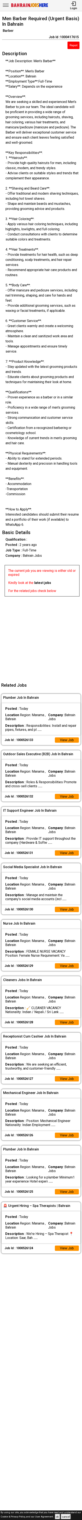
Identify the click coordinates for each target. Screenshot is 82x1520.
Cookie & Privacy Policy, (13, 1517)
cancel (66, 1516)
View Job (67, 740)
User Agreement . (44, 1517)
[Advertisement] (41, 637)
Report (74, 45)
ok (57, 1516)
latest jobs (42, 583)
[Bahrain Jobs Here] (30, 7)
